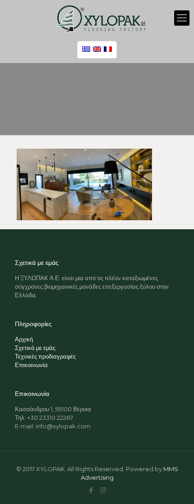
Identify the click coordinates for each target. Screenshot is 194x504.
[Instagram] (103, 490)
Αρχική (24, 339)
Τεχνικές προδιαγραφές (45, 356)
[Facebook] (91, 490)
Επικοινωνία (31, 364)
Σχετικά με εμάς (35, 347)
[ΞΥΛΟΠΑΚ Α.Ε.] (101, 18)
